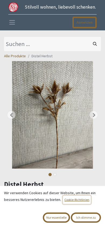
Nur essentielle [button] (56, 217)
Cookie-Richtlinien (76, 200)
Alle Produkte (15, 56)
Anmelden (84, 22)
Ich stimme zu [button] (86, 217)
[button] (11, 114)
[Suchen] (95, 44)
